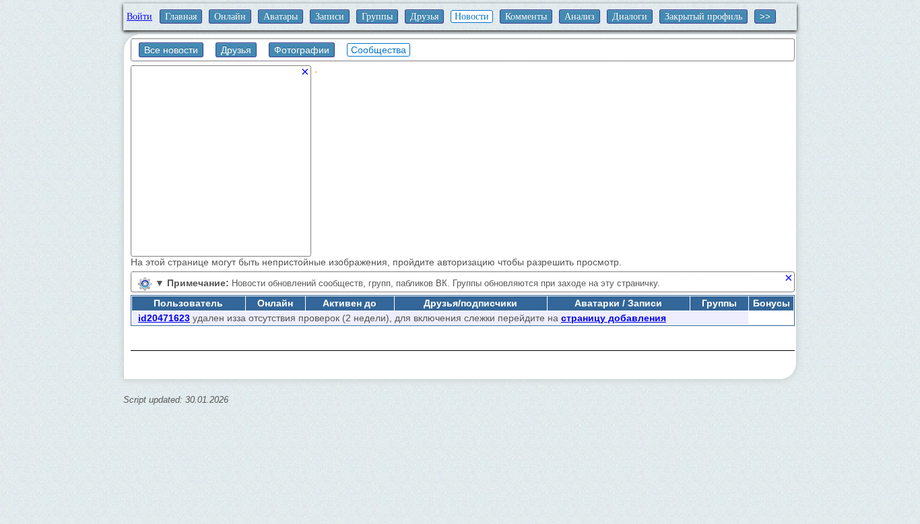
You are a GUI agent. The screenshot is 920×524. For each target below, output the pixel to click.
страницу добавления (613, 318)
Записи (329, 16)
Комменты (526, 16)
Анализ (579, 16)
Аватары (280, 16)
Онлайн (230, 16)
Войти (139, 16)
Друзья (424, 16)
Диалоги (629, 16)
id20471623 (164, 318)
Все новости (171, 49)
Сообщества (378, 49)
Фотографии (301, 49)
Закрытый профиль (703, 16)
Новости (472, 16)
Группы (377, 16)
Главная (181, 16)
